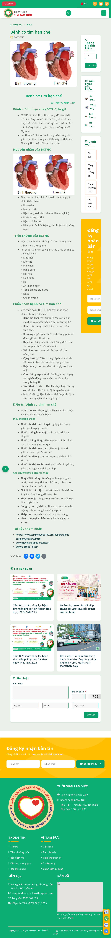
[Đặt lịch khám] (106, 912)
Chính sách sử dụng (53, 868)
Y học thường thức (92, 188)
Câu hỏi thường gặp (20, 863)
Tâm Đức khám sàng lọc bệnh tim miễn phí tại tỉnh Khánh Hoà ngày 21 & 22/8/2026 (32, 609)
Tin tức (28, 24)
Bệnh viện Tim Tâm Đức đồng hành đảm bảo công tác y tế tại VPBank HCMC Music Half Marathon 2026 (78, 660)
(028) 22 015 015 (37, 903)
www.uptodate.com (27, 546)
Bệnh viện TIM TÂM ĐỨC (38, 930)
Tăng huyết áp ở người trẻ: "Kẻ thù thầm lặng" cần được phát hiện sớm (93, 107)
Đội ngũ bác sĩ (90, 203)
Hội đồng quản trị (52, 857)
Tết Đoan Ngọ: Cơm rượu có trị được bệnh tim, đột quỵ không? (93, 115)
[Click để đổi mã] (94, 696)
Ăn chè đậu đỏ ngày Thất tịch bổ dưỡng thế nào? (93, 98)
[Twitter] (37, 556)
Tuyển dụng (49, 863)
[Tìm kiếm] (68, 13)
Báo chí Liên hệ (18, 868)
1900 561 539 (30, 898)
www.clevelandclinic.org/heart (32, 542)
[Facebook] (26, 556)
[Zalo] (32, 556)
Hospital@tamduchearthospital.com (32, 893)
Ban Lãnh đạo (50, 852)
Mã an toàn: (79, 691)
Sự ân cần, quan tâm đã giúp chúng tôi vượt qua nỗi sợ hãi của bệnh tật (77, 609)
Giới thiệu (48, 846)
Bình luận (91, 714)
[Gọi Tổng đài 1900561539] (106, 918)
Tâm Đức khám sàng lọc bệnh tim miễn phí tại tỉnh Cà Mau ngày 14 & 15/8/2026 (30, 659)
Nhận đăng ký (88, 764)
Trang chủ (17, 24)
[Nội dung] (5, 469)
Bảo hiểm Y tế (17, 857)
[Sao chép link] (43, 556)
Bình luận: (18, 683)
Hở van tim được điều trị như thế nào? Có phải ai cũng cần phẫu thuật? (93, 124)
